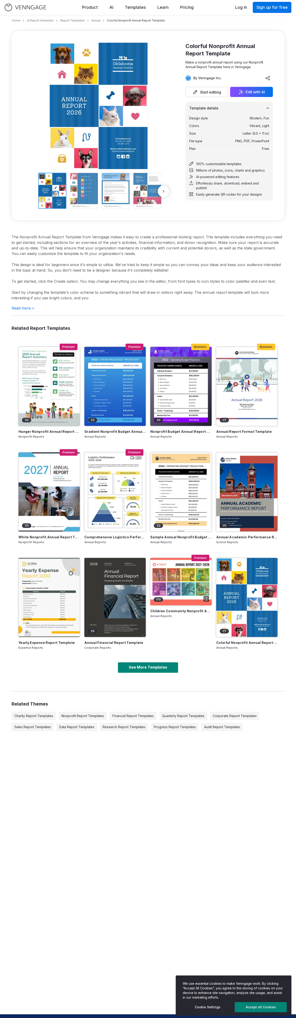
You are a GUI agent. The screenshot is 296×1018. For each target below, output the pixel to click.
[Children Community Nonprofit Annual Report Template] (181, 581)
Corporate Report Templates (235, 716)
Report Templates (72, 20)
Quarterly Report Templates (183, 716)
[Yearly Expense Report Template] (49, 597)
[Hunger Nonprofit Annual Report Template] (49, 386)
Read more (23, 308)
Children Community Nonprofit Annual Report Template (181, 611)
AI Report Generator (40, 20)
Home (16, 20)
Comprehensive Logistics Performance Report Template (115, 537)
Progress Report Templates (175, 727)
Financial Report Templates (133, 716)
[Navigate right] (163, 191)
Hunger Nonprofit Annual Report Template (49, 431)
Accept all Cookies (261, 1007)
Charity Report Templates (33, 716)
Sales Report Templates (32, 727)
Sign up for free (272, 7)
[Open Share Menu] (268, 78)
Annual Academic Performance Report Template (247, 537)
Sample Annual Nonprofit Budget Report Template (181, 537)
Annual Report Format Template (244, 431)
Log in (241, 7)
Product (90, 7)
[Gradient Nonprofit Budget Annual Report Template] (115, 386)
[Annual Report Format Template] (247, 386)
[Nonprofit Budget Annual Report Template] (181, 386)
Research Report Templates (124, 727)
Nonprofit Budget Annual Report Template (181, 431)
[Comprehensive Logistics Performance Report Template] (115, 491)
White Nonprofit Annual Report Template (49, 537)
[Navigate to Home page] (25, 7)
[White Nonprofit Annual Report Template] (49, 491)
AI (111, 7)
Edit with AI (255, 92)
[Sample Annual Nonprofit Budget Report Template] (181, 491)
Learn (163, 7)
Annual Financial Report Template (113, 643)
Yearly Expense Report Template (46, 643)
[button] (206, 92)
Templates (135, 7)
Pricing (187, 7)
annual (95, 20)
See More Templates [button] (148, 667)
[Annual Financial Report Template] (115, 597)
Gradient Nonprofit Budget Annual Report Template (115, 431)
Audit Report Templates (222, 727)
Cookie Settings (207, 1007)
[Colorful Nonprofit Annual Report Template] (247, 597)
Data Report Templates (76, 727)
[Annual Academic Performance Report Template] (247, 491)
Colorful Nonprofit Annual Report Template (247, 643)
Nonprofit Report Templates (83, 716)
